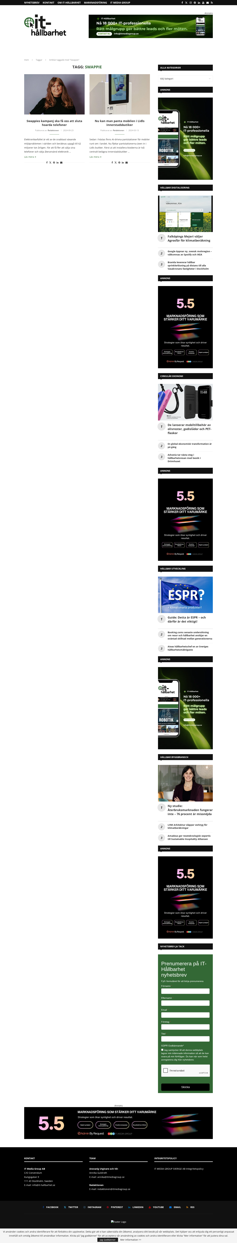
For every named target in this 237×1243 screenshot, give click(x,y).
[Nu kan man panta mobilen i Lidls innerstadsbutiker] (119, 94)
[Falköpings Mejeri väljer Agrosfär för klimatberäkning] (185, 214)
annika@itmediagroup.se (110, 1177)
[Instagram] (191, 2)
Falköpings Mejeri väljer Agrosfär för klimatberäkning (189, 238)
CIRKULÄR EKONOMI (63, 49)
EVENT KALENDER (195, 49)
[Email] (207, 2)
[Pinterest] (195, 2)
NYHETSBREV (32, 2)
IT (103, 49)
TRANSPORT (114, 49)
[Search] (211, 49)
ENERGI (94, 49)
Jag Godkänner (108, 1239)
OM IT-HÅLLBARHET (69, 2)
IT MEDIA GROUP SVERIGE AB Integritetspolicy (178, 1168)
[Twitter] (186, 2)
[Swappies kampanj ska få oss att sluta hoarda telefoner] (54, 94)
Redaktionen (53, 130)
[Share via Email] (61, 162)
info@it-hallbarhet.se (43, 1185)
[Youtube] (203, 2)
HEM (29, 49)
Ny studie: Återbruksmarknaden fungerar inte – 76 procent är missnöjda (190, 810)
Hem (26, 59)
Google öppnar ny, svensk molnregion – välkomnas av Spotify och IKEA (190, 253)
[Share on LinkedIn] (58, 162)
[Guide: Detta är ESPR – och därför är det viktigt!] (185, 595)
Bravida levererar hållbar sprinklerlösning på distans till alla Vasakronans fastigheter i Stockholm (188, 265)
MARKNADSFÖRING (95, 2)
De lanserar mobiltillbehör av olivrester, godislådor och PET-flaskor (189, 429)
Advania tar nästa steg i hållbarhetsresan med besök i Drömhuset (184, 458)
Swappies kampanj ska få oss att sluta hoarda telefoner (54, 123)
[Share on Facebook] (47, 162)
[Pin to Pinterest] (54, 162)
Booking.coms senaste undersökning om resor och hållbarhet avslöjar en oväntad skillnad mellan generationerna (190, 635)
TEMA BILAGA (175, 49)
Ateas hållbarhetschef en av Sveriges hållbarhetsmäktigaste (188, 648)
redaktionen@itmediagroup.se (113, 1189)
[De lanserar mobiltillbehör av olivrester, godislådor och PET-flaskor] (185, 402)
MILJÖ (83, 49)
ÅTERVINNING (42, 49)
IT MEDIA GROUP (120, 2)
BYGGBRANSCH (132, 49)
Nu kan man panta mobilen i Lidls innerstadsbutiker (119, 123)
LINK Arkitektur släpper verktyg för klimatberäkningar (187, 826)
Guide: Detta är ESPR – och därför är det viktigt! (187, 619)
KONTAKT (48, 2)
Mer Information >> (130, 1240)
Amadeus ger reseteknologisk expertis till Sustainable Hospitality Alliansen (189, 837)
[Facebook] (182, 2)
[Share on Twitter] (50, 162)
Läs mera (29, 156)
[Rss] (212, 2)
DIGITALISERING (154, 49)
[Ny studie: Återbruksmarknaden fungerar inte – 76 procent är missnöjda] (185, 783)
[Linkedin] (199, 2)
